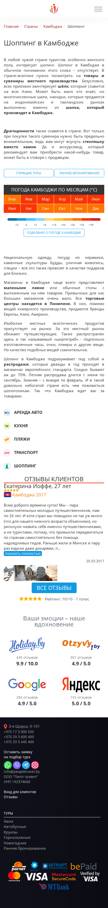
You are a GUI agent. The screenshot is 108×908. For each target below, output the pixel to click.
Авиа (8, 821)
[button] (98, 9)
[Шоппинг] (7, 466)
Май (79, 198)
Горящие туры (28, 173)
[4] (34, 598)
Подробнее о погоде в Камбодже (54, 233)
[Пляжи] (7, 439)
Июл (12, 208)
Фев (28, 198)
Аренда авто (28, 412)
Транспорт (26, 452)
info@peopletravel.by (22, 771)
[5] (39, 598)
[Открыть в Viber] (17, 765)
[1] (21, 598)
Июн (96, 198)
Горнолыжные (17, 837)
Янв (12, 198)
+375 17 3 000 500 (19, 731)
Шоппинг (25, 466)
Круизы (11, 832)
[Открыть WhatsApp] (8, 765)
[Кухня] (7, 426)
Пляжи (22, 439)
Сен (45, 208)
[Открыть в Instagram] (35, 765)
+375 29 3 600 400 (19, 736)
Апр (62, 198)
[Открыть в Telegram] (26, 765)
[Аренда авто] (7, 412)
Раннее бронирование (79, 173)
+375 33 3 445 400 (19, 741)
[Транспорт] (7, 452)
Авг (29, 208)
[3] (30, 598)
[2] (25, 598)
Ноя (78, 208)
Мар (45, 198)
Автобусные (15, 826)
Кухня (21, 425)
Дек (96, 208)
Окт (62, 208)
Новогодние (15, 842)
